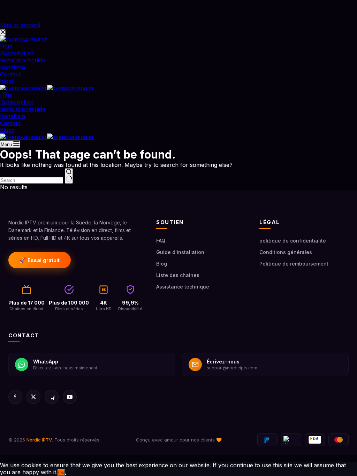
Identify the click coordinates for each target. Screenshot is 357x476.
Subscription (16, 102)
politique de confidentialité (292, 241)
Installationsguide (22, 109)
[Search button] (69, 176)
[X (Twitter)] (33, 397)
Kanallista (12, 116)
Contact (10, 123)
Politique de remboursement (293, 264)
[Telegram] (52, 397)
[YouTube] (70, 397)
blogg (7, 129)
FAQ (160, 241)
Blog (161, 264)
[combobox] (31, 180)
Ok (61, 472)
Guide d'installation (180, 252)
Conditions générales (285, 252)
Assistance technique (182, 287)
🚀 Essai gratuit (40, 260)
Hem (6, 95)
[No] (65, 474)
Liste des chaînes (177, 275)
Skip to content (20, 25)
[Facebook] (15, 397)
